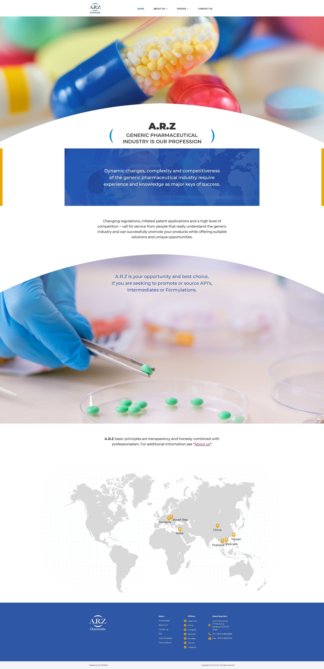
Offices (181, 9)
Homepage (164, 620)
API (160, 634)
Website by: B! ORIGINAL (98, 665)
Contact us (205, 9)
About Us (159, 9)
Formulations (165, 642)
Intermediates (165, 638)
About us (202, 444)
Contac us (163, 629)
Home (140, 9)
